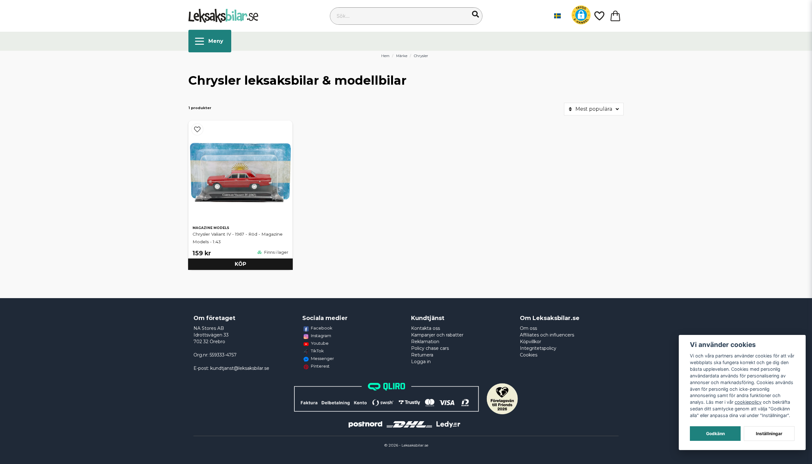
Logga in (421, 361)
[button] (475, 14)
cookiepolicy (748, 402)
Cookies (528, 355)
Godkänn (715, 433)
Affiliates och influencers (547, 335)
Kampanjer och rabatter (437, 335)
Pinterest (320, 366)
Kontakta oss (425, 328)
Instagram (321, 335)
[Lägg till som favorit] (599, 16)
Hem (385, 56)
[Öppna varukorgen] (615, 16)
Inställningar (769, 433)
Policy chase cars (430, 348)
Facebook (321, 327)
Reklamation (425, 341)
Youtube (320, 343)
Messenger (322, 358)
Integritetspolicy (538, 348)
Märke (401, 56)
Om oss (528, 328)
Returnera (422, 355)
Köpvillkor (530, 341)
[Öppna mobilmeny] (209, 41)
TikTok (317, 350)
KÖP (240, 264)
